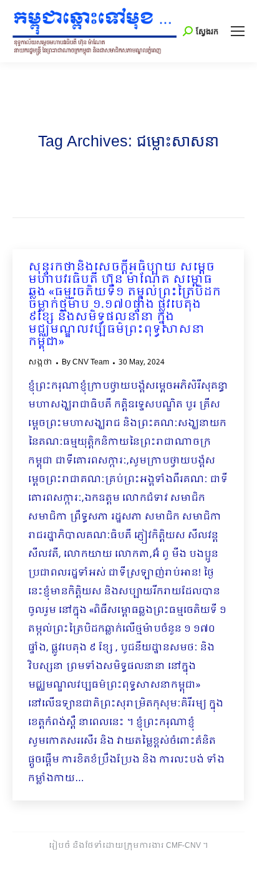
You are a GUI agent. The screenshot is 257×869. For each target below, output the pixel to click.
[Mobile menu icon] (238, 31)
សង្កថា (40, 362)
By (85, 362)
